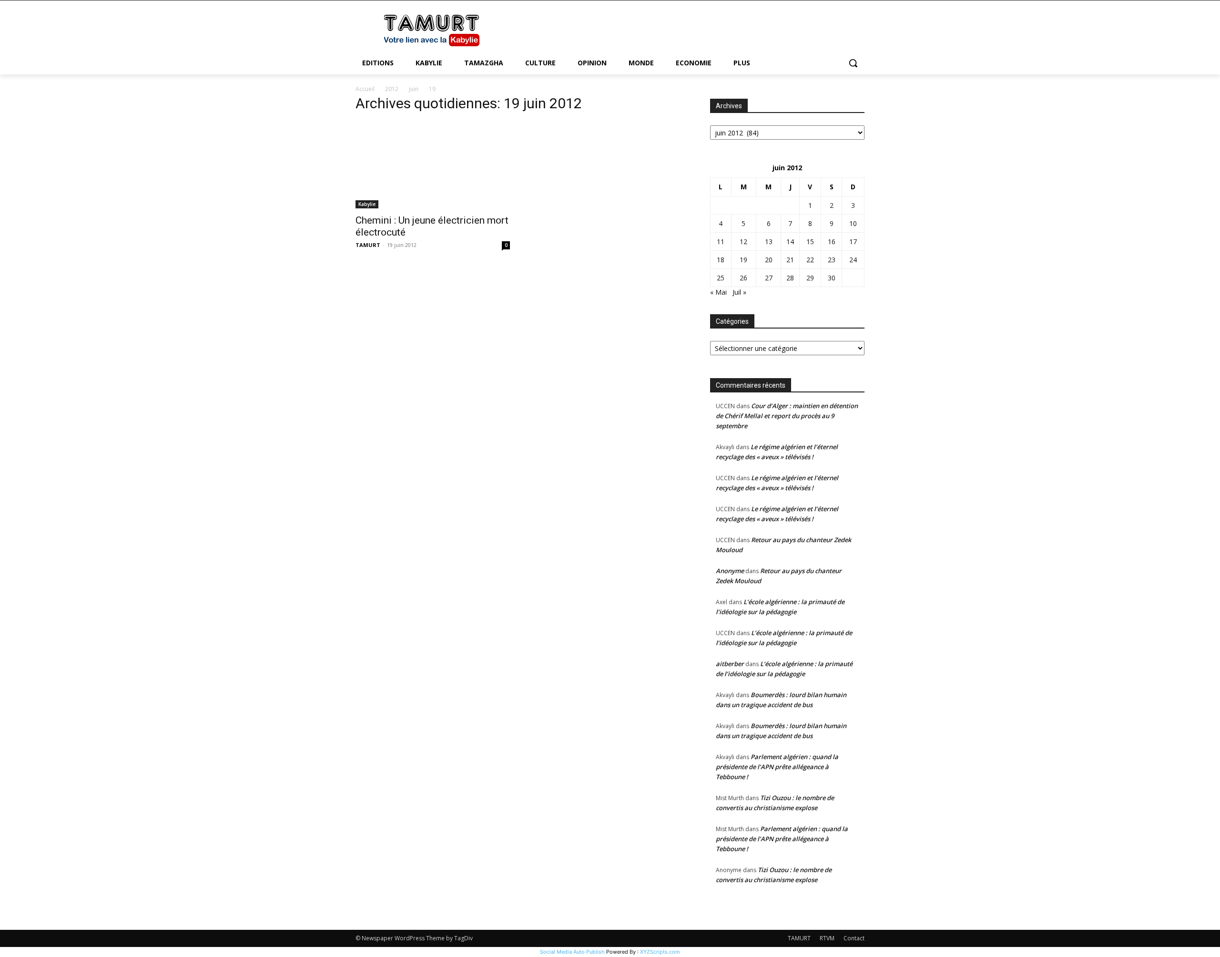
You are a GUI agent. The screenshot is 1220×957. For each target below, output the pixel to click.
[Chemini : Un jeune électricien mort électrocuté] (433, 165)
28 (790, 277)
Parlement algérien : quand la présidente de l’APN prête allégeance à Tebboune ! (777, 766)
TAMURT (368, 244)
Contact (854, 938)
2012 (391, 89)
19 (743, 259)
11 (720, 241)
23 (831, 259)
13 (769, 241)
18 (720, 259)
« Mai (718, 292)
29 (810, 277)
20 (769, 259)
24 (853, 259)
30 (831, 277)
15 (810, 241)
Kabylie (367, 204)
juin (413, 89)
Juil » (739, 292)
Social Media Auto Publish (572, 951)
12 (743, 241)
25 (720, 277)
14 (790, 241)
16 (831, 241)
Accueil (365, 89)
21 (790, 259)
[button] (853, 62)
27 (769, 277)
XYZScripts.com (660, 951)
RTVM (827, 938)
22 (810, 259)
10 (853, 223)
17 (853, 241)
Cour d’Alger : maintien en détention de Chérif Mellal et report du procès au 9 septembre (787, 415)
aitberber (730, 663)
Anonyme (730, 570)
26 (743, 277)
